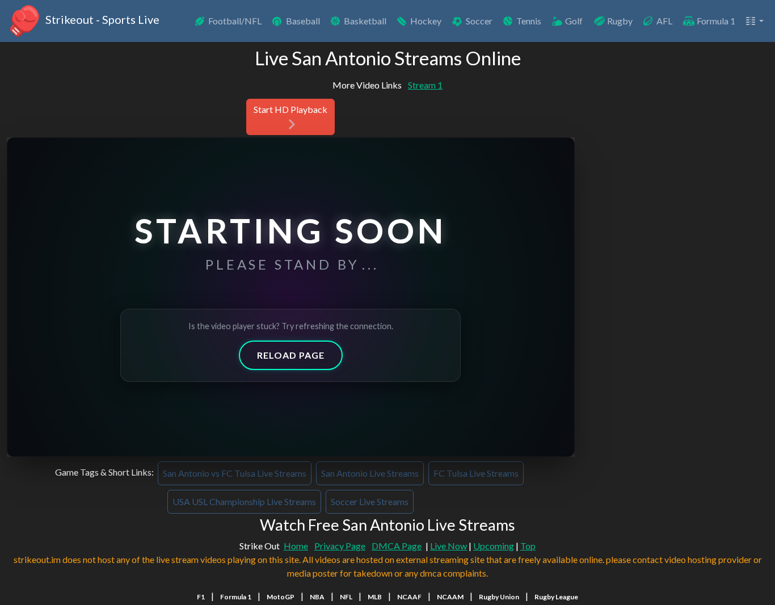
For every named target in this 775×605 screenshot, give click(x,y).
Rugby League (556, 597)
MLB (375, 597)
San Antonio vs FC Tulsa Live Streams (234, 473)
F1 (201, 597)
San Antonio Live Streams (370, 473)
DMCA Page (397, 545)
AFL (664, 20)
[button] (754, 21)
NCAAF (409, 597)
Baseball (303, 20)
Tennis (528, 20)
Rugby (620, 20)
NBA (317, 597)
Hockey (425, 20)
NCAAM (450, 597)
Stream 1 (425, 84)
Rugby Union (499, 597)
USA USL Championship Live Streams (244, 501)
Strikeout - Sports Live (101, 19)
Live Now (448, 545)
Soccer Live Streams (369, 501)
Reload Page (291, 355)
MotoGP (280, 597)
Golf (574, 20)
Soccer (479, 20)
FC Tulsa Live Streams (476, 473)
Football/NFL (235, 20)
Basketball (365, 20)
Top (528, 545)
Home (296, 545)
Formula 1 (716, 20)
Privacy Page (339, 545)
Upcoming (493, 545)
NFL (346, 597)
